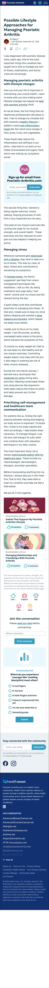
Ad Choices (8, 876)
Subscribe (34, 187)
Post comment (24, 641)
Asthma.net (9, 834)
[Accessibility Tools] (34, 2)
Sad (34, 596)
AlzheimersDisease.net (15, 830)
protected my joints (14, 378)
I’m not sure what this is (24, 707)
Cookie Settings (10, 873)
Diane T (15, 39)
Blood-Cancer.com (13, 854)
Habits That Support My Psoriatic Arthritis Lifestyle (24, 521)
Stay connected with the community (24, 740)
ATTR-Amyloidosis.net (15, 842)
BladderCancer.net (13, 850)
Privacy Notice (24, 195)
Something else (20, 712)
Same (28, 607)
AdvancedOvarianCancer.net (18, 822)
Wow (17, 607)
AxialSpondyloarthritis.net (17, 846)
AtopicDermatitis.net (14, 838)
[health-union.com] (14, 782)
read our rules (24, 623)
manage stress (15, 276)
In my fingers (19, 686)
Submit (24, 719)
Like (11, 596)
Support (24, 596)
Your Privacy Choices (36, 870)
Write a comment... (15, 633)
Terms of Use (26, 756)
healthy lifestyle (28, 122)
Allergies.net (9, 826)
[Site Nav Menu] (46, 2)
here (42, 589)
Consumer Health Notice (14, 870)
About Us (7, 866)
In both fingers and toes (24, 695)
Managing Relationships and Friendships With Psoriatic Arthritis (21, 558)
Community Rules (27, 873)
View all (9, 860)
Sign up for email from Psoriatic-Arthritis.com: (24, 179)
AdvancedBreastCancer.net (17, 818)
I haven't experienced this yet (25, 701)
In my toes (17, 690)
